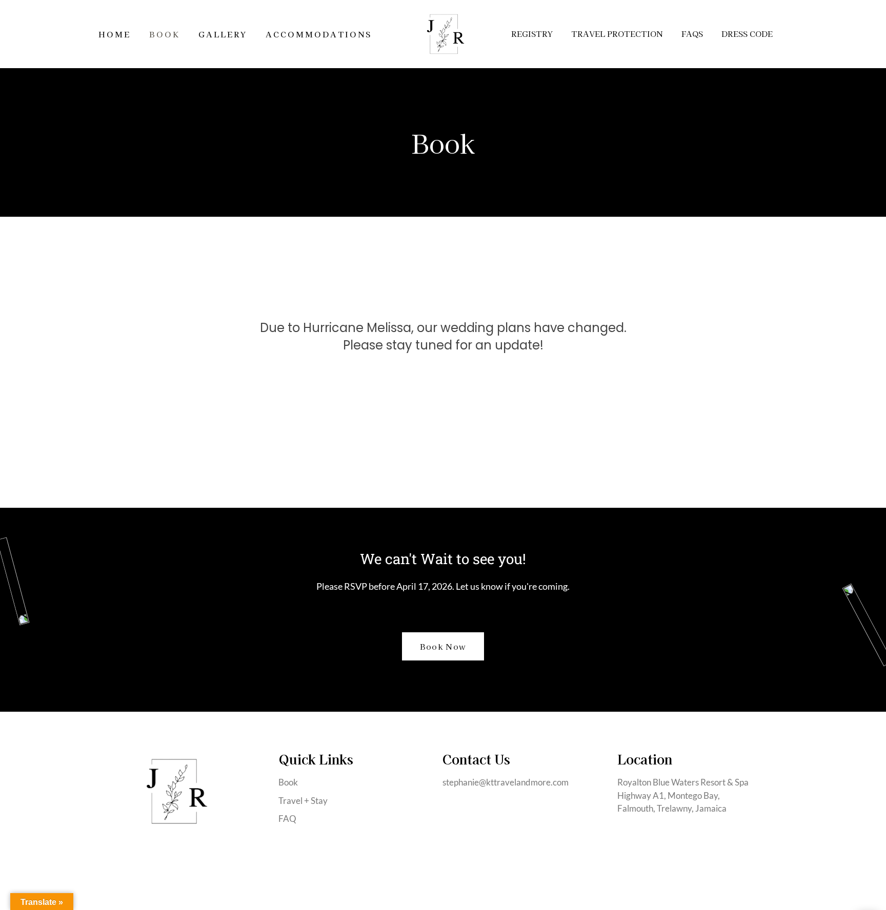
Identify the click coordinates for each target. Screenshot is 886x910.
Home (114, 34)
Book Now (443, 646)
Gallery (222, 34)
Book (164, 34)
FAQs (692, 33)
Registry (532, 33)
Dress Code (747, 33)
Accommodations (319, 34)
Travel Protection (617, 33)
